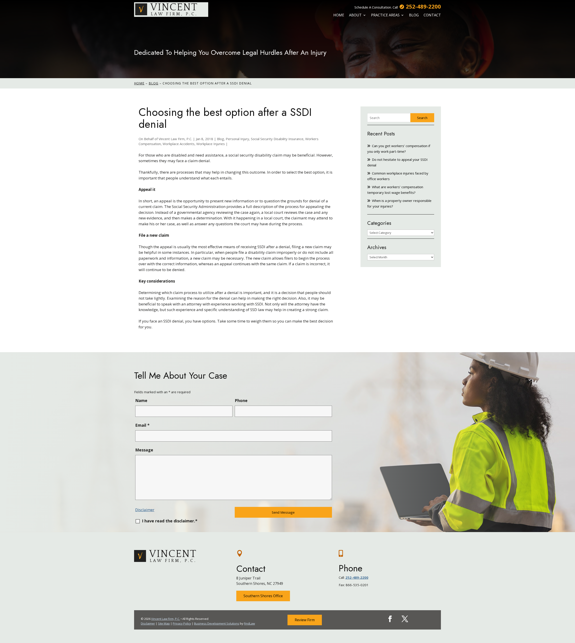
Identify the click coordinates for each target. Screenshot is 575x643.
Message (144, 450)
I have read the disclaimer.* (169, 521)
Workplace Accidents (179, 143)
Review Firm (305, 619)
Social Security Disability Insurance (277, 139)
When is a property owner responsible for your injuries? (399, 203)
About (355, 15)
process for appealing (304, 206)
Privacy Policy (182, 623)
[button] (570, 610)
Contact (432, 15)
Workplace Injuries (210, 143)
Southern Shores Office (263, 595)
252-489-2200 (423, 6)
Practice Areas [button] (385, 15)
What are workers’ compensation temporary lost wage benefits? (395, 190)
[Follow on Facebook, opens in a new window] (390, 618)
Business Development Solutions (216, 623)
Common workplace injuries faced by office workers (397, 176)
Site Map (164, 623)
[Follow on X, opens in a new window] (404, 618)
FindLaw (249, 623)
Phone (241, 400)
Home (338, 15)
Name (141, 400)
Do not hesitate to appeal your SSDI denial (397, 162)
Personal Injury (237, 139)
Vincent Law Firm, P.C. (175, 139)
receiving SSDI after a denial (265, 246)
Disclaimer (144, 509)
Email (142, 425)
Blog (414, 15)
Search (422, 117)
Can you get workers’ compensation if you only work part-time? (398, 149)
